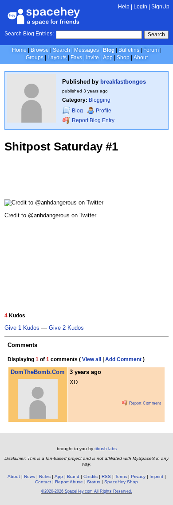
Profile (103, 111)
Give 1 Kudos (21, 328)
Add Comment (123, 359)
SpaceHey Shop (121, 481)
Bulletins (128, 50)
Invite (92, 57)
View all (91, 359)
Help (124, 7)
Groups (34, 57)
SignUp (160, 7)
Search (156, 34)
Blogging (99, 100)
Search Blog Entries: (29, 34)
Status (93, 481)
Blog (108, 50)
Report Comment (144, 403)
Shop (123, 57)
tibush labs (105, 448)
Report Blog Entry (92, 120)
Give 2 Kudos (66, 328)
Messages (86, 50)
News (29, 476)
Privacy (138, 476)
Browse (40, 50)
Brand (73, 476)
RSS (106, 476)
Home (19, 50)
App (108, 57)
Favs (76, 57)
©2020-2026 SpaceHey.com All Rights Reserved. (86, 491)
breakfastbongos (123, 81)
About (141, 57)
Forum (151, 50)
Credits (90, 476)
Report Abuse (69, 481)
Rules (45, 476)
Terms (121, 476)
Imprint (156, 476)
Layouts (57, 57)
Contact (43, 481)
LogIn (140, 7)
